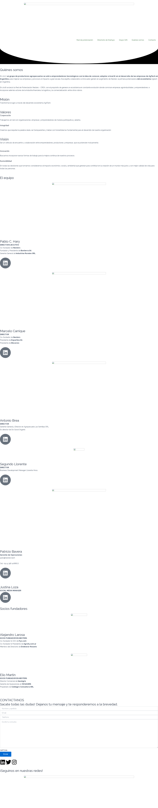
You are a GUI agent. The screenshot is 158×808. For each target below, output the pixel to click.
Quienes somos (138, 40)
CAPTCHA (3, 750)
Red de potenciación (85, 40)
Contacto (152, 40)
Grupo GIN (123, 40)
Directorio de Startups (106, 40)
